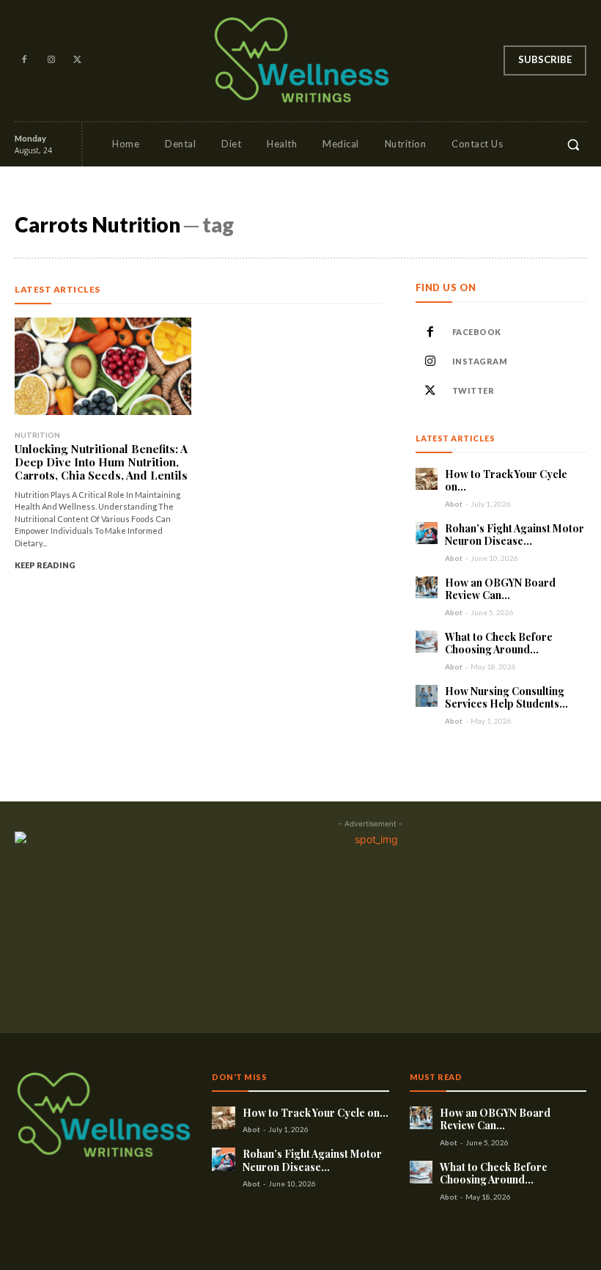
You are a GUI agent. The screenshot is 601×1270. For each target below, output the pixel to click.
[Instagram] (50, 60)
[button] (573, 144)
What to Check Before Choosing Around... (499, 643)
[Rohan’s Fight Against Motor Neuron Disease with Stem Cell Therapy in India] (427, 533)
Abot (453, 503)
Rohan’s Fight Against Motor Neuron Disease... (514, 534)
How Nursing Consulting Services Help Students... (506, 697)
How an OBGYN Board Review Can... (500, 589)
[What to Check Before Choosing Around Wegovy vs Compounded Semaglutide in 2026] (427, 642)
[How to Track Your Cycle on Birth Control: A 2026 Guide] (427, 479)
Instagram (480, 361)
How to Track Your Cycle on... (506, 480)
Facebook (476, 332)
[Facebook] (24, 60)
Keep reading (45, 565)
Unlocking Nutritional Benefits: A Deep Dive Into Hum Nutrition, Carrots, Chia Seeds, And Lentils (101, 461)
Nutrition (37, 434)
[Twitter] (77, 60)
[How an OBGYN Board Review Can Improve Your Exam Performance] (427, 587)
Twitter (473, 390)
